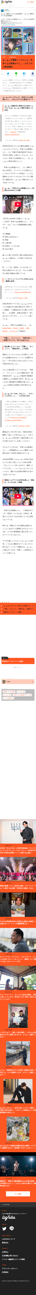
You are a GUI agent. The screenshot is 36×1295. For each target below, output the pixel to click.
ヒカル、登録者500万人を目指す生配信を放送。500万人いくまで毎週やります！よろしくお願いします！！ (18, 1072)
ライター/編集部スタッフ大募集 (13, 1259)
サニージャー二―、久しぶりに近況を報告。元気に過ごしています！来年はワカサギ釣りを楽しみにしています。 (18, 997)
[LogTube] (7, 2)
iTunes (15, 328)
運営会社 (5, 1243)
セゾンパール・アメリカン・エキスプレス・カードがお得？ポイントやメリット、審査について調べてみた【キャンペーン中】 (18, 959)
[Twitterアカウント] (4, 1229)
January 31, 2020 (24, 140)
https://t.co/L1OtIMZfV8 (19, 417)
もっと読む (18, 1194)
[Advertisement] (18, 580)
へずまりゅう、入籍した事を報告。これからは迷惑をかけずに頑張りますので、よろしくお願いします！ (18, 1035)
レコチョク (13, 331)
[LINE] (12, 1229)
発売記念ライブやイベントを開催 (12, 612)
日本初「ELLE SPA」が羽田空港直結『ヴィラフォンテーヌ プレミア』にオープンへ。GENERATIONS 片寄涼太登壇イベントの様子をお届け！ (18, 850)
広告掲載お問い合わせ (10, 1256)
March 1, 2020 (23, 298)
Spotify (21, 328)
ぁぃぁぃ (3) (7, 695)
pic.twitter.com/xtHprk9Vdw (13, 420)
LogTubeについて (8, 1239)
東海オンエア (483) (9, 691)
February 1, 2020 (24, 426)
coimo (8, 681)
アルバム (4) (20, 691)
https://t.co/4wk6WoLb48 (23, 292)
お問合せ (5, 1252)
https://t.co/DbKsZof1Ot (12, 134)
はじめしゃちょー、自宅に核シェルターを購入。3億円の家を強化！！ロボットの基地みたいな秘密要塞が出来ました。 (18, 1110)
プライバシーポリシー (10, 1268)
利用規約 (5, 1272)
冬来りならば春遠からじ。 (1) (22, 695)
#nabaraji (13, 132)
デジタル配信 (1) (8, 698)
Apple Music (6, 328)
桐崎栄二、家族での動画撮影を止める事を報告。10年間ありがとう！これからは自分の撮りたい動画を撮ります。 (18, 1183)
